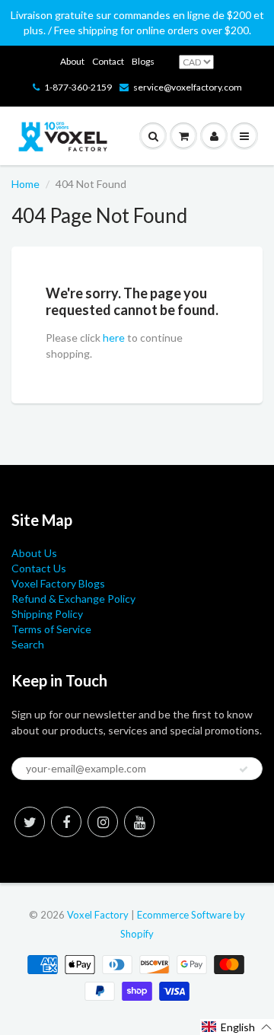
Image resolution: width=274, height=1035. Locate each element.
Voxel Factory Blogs (58, 583)
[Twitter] (29, 822)
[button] (237, 1027)
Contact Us (38, 568)
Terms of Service (51, 629)
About (72, 61)
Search (27, 644)
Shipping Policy (47, 613)
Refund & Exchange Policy (73, 598)
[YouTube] (139, 822)
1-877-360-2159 (78, 87)
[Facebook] (66, 822)
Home (25, 183)
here (114, 337)
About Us (34, 552)
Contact (108, 61)
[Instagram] (103, 822)
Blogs (143, 61)
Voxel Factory (98, 915)
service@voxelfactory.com (187, 87)
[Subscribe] (243, 769)
